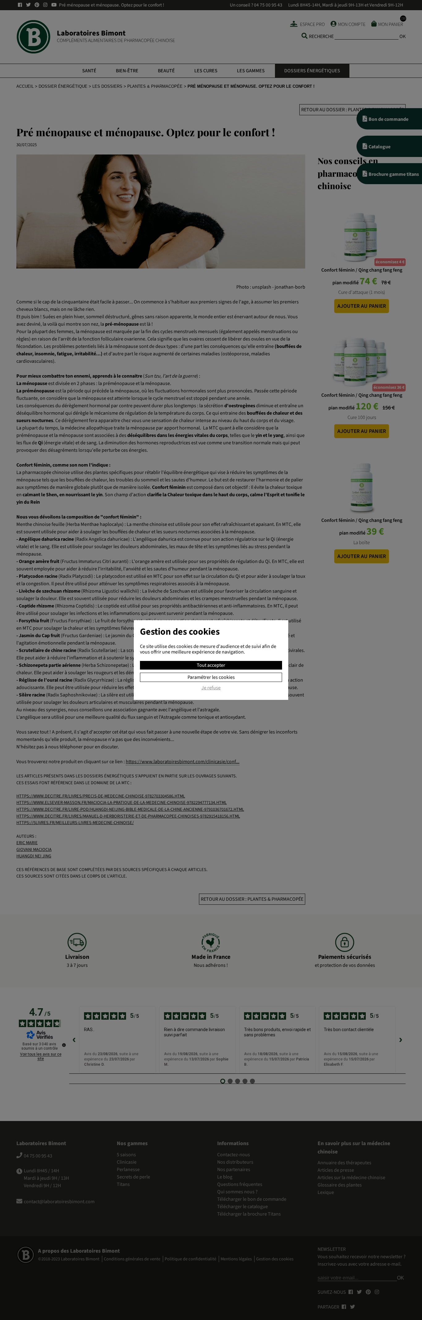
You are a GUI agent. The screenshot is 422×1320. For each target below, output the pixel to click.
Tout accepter (211, 665)
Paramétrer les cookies (211, 677)
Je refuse (211, 688)
